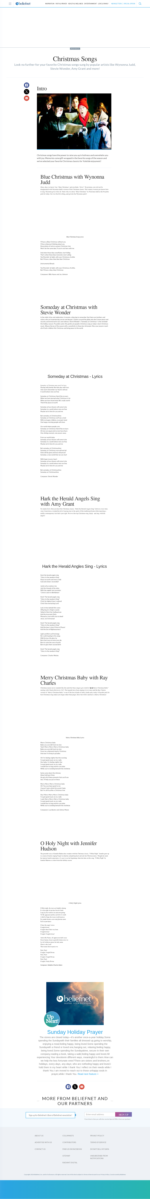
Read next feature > (88, 1074)
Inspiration (49, 4)
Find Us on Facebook (72, 1149)
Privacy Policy (97, 1136)
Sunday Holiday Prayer (75, 1032)
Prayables (75, 48)
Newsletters (116, 4)
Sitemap (66, 1156)
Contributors (69, 1142)
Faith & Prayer (61, 4)
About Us (39, 1136)
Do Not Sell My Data (99, 1149)
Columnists (68, 1136)
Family (103, 4)
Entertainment (90, 4)
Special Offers (129, 4)
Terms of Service (98, 1142)
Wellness (75, 4)
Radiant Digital (69, 1162)
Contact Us (40, 1149)
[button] (140, 3)
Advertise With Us (43, 1142)
